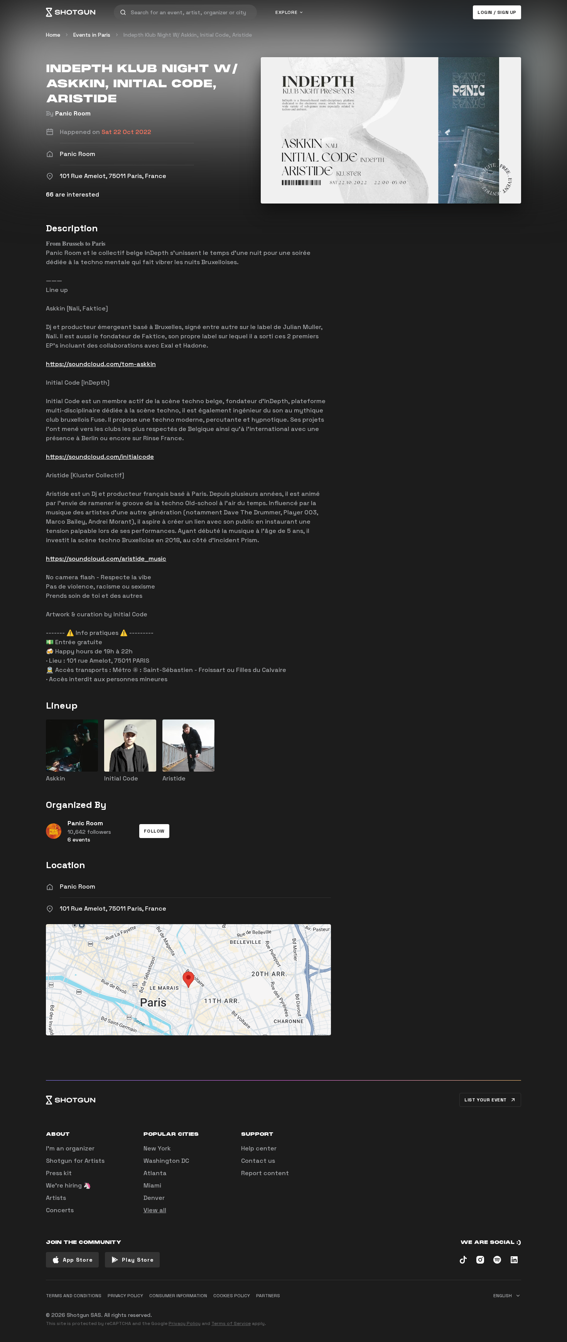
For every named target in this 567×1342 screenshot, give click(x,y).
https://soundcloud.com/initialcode (100, 457)
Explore (286, 12)
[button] (154, 831)
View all (154, 1210)
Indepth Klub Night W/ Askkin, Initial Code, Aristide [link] (187, 34)
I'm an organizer (70, 1148)
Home (53, 34)
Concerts (60, 1210)
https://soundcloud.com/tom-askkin (101, 364)
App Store (78, 1259)
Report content (265, 1173)
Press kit (59, 1173)
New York (157, 1148)
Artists (56, 1198)
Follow (154, 831)
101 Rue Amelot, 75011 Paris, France (113, 908)
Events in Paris (91, 34)
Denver (154, 1198)
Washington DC (166, 1161)
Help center (259, 1148)
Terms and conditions (73, 1296)
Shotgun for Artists (75, 1161)
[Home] (70, 12)
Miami (152, 1185)
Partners (268, 1296)
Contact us (258, 1161)
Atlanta (155, 1173)
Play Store (138, 1259)
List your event (485, 1100)
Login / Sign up (497, 12)
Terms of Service (231, 1323)
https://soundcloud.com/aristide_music (106, 559)
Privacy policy (125, 1296)
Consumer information (178, 1296)
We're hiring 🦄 (68, 1185)
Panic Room (73, 113)
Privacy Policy (185, 1323)
